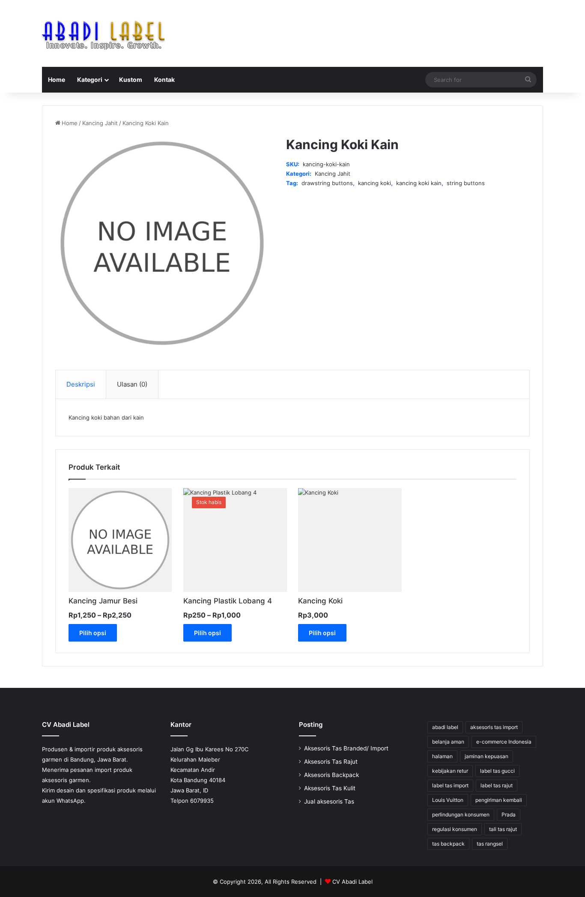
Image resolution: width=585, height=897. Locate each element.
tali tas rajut (503, 829)
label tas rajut (497, 785)
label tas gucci (497, 771)
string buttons (466, 183)
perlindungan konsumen (460, 814)
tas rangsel (490, 843)
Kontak (164, 79)
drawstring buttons (327, 183)
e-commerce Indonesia (503, 741)
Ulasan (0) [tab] (132, 384)
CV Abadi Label (352, 881)
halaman (442, 756)
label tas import (450, 785)
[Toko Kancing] (103, 33)
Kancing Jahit (100, 123)
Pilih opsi (92, 632)
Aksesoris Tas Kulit (329, 788)
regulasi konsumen (454, 829)
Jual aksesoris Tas (329, 801)
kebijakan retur (450, 771)
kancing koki (374, 183)
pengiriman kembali (498, 800)
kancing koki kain (419, 183)
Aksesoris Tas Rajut (331, 761)
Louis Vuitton (447, 800)
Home (56, 79)
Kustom (130, 79)
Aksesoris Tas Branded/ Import (346, 748)
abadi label (445, 727)
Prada (508, 814)
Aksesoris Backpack (331, 774)
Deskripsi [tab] (80, 384)
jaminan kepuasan (486, 756)
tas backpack (448, 843)
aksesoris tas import (494, 727)
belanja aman (448, 741)
